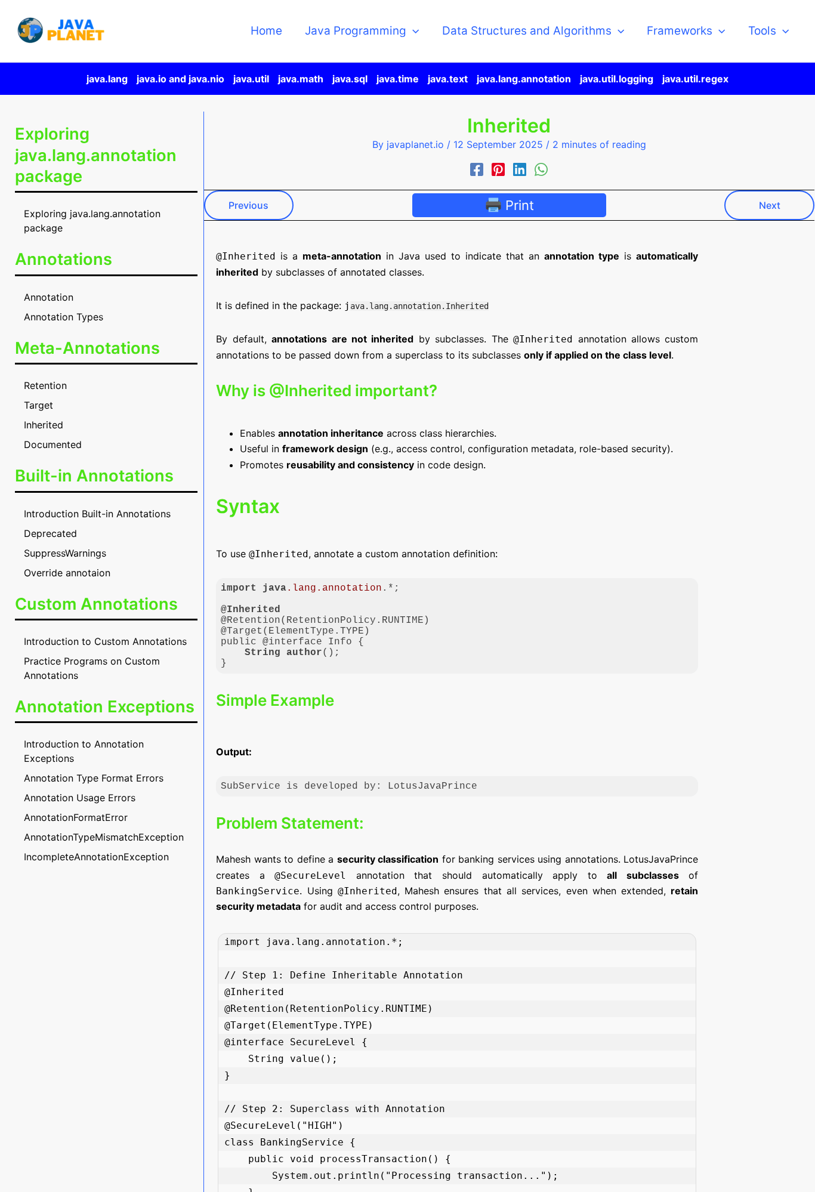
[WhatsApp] (541, 169)
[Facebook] (476, 169)
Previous (248, 205)
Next (769, 205)
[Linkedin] (519, 169)
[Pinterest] (498, 169)
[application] (412, 31)
